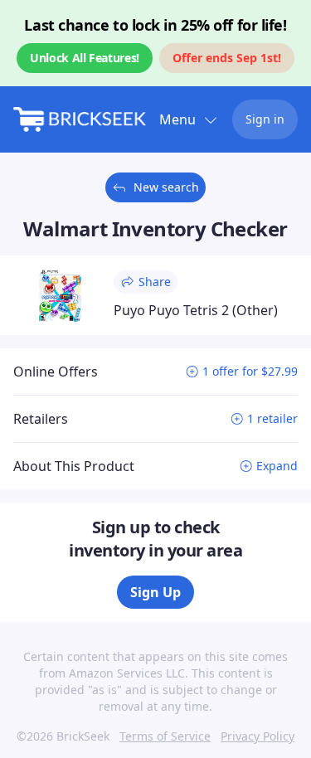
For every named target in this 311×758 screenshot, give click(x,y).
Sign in (264, 119)
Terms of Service (165, 736)
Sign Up (155, 592)
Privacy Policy (257, 736)
